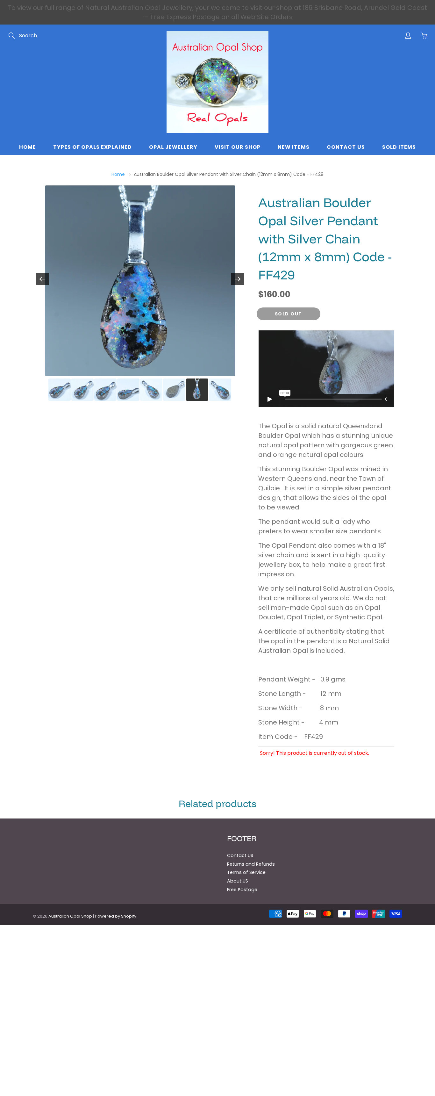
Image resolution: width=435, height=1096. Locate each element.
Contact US (240, 855)
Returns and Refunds (251, 864)
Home (27, 147)
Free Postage (242, 889)
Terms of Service (246, 872)
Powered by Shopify (115, 916)
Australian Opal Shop (70, 916)
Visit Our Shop (237, 147)
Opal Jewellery (173, 147)
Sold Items (399, 147)
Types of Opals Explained (92, 147)
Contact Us (346, 147)
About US (237, 881)
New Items (294, 147)
